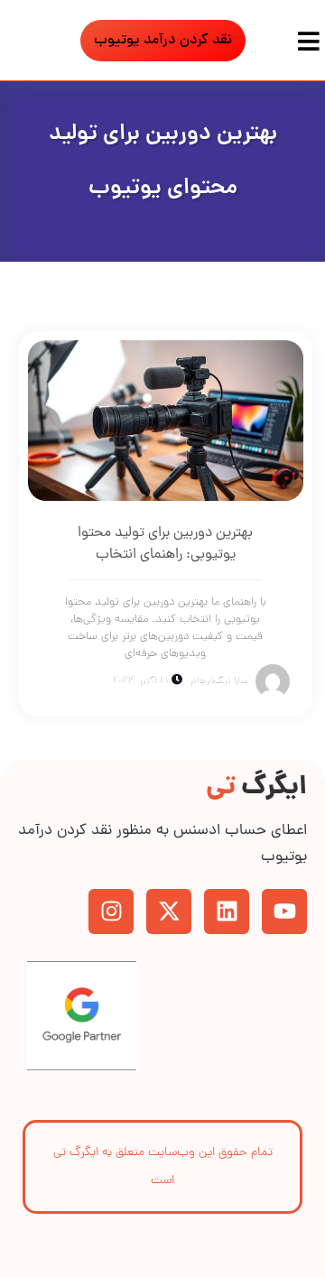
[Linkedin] (226, 911)
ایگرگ (256, 788)
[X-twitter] (168, 911)
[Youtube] (284, 911)
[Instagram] (111, 911)
